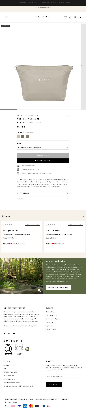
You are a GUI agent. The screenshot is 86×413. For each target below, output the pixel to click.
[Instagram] (9, 333)
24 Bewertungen (35, 122)
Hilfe (5, 369)
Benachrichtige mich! (43, 160)
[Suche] (75, 17)
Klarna (38, 169)
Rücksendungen (9, 375)
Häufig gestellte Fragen (11, 372)
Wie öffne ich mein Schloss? (12, 382)
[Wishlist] (65, 17)
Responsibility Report (52, 319)
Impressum (49, 326)
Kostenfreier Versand (26, 165)
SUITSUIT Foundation (45, 173)
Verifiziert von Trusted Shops (32, 225)
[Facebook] (4, 333)
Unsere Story (50, 312)
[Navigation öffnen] (6, 17)
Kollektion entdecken (58, 287)
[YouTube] (14, 333)
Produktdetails (23, 193)
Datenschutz (64, 399)
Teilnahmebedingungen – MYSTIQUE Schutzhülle (19, 386)
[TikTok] (18, 333)
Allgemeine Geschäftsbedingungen (42, 399)
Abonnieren (54, 384)
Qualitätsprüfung (51, 315)
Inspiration (49, 322)
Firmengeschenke (51, 329)
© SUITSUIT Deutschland (15, 399)
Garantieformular (9, 379)
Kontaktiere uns (9, 365)
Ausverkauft (43, 155)
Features (20, 199)
